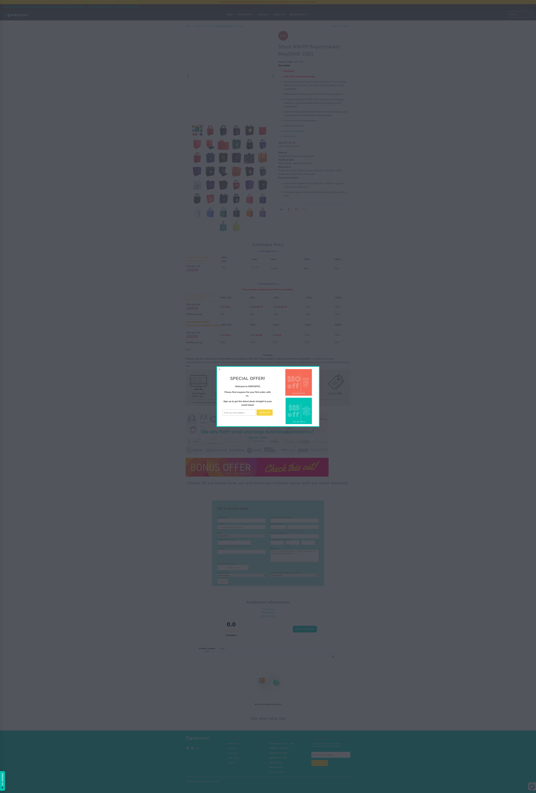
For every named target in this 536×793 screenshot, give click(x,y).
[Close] (219, 369)
